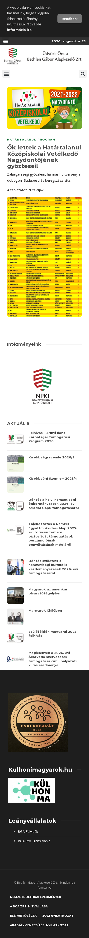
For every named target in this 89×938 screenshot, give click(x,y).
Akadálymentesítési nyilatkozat (39, 925)
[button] (5, 41)
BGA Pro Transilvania (34, 841)
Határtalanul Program (31, 139)
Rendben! (70, 18)
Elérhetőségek (23, 916)
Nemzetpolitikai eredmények (35, 897)
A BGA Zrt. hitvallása (29, 906)
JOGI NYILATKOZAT (57, 916)
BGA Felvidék (28, 831)
